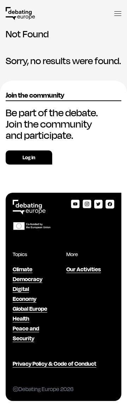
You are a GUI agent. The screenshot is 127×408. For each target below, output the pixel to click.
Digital (21, 289)
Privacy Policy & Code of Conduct (54, 363)
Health (21, 318)
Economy (24, 299)
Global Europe (30, 308)
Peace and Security (26, 333)
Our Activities (83, 269)
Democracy (27, 279)
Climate (22, 269)
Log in (29, 157)
